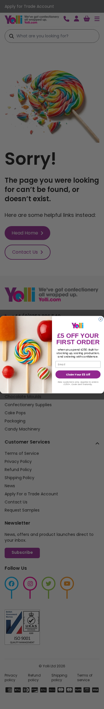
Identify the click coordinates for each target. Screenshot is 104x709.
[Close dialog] (101, 319)
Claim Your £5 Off (78, 374)
